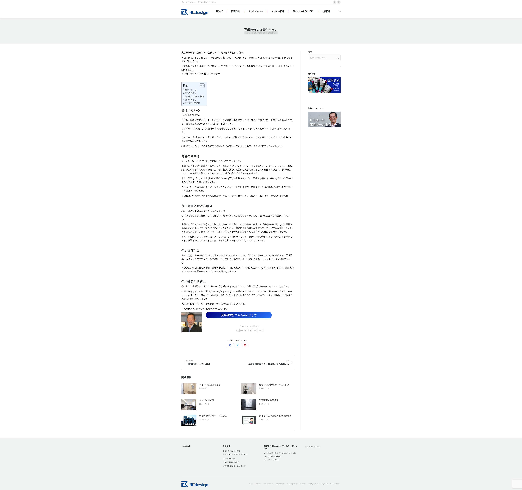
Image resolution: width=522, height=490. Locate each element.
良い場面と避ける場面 (194, 96)
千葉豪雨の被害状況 (269, 400)
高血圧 (261, 330)
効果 (249, 330)
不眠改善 (243, 330)
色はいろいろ (190, 89)
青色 (255, 330)
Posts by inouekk (312, 446)
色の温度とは (190, 99)
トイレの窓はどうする (210, 384)
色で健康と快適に (192, 103)
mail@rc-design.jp (208, 2)
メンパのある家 (206, 400)
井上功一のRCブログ (253, 326)
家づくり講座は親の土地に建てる (275, 415)
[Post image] (188, 388)
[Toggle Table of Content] (201, 85)
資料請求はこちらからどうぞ (239, 315)
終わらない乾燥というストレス (274, 384)
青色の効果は (190, 93)
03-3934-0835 (274, 456)
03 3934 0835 (190, 2)
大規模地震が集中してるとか (213, 415)
